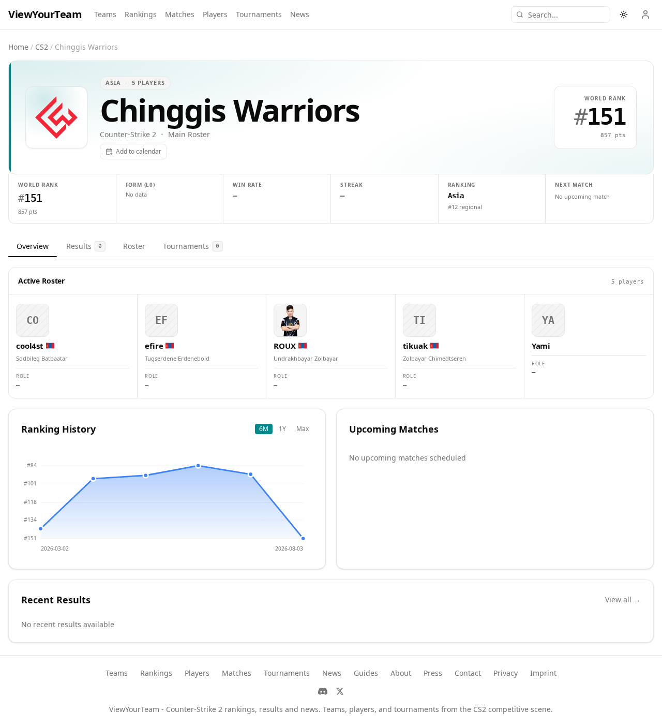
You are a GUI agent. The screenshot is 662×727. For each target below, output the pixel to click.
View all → (623, 599)
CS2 (41, 47)
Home (18, 47)
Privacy (505, 673)
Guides (366, 673)
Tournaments (259, 14)
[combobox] (560, 14)
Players (215, 14)
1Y (282, 428)
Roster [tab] (134, 246)
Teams (105, 14)
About (400, 673)
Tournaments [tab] (191, 246)
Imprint (543, 673)
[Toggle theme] (623, 14)
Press (433, 673)
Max (302, 428)
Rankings (141, 14)
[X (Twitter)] (340, 691)
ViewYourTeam (45, 14)
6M (263, 428)
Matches (179, 14)
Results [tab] (84, 246)
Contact (468, 673)
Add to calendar (138, 151)
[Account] (645, 14)
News (299, 14)
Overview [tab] (33, 246)
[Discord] (322, 691)
